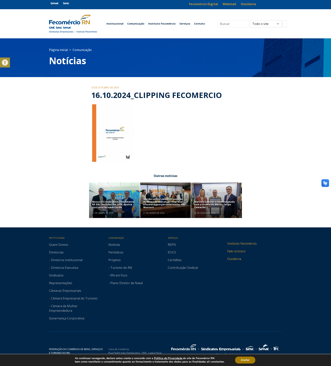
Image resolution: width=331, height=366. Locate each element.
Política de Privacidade (168, 358)
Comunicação (135, 23)
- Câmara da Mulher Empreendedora (63, 308)
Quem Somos (58, 245)
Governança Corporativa (66, 318)
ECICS (172, 252)
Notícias (67, 60)
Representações (60, 283)
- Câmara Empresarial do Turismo (73, 298)
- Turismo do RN (120, 268)
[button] (5, 62)
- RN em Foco (117, 275)
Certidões (175, 260)
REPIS (172, 245)
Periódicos (115, 252)
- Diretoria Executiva (63, 268)
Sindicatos (56, 275)
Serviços (184, 23)
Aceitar (245, 360)
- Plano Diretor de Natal (125, 283)
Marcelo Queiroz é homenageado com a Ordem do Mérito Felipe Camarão (214, 204)
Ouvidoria (234, 259)
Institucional (115, 23)
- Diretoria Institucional (66, 260)
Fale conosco (236, 251)
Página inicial (58, 50)
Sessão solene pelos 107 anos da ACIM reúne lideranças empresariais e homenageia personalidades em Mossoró (165, 203)
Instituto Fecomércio (162, 23)
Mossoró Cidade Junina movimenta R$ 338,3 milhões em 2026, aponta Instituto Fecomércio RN (113, 204)
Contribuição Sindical (183, 268)
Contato (199, 23)
